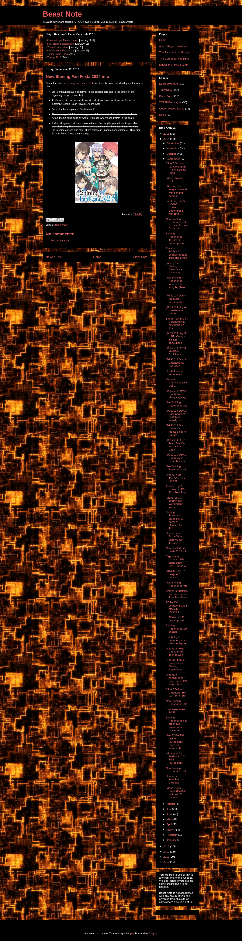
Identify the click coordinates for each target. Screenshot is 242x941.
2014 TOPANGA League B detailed (175, 574)
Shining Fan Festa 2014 (80, 83)
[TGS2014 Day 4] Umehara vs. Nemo (176, 310)
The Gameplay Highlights (174, 58)
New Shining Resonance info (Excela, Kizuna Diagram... (176, 223)
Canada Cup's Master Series (62, 40)
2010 (166, 861)
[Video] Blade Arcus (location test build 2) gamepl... (176, 792)
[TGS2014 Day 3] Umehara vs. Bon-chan (176, 362)
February (172, 834)
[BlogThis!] (51, 220)
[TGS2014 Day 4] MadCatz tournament (176, 298)
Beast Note (62, 14)
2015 (166, 133)
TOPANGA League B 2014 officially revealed (176, 607)
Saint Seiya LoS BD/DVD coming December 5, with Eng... (175, 207)
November (173, 148)
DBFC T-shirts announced (174, 372)
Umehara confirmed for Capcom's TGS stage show (176, 679)
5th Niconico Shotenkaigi (60, 43)
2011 (166, 856)
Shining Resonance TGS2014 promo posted (175, 238)
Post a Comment (59, 240)
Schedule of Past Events (173, 64)
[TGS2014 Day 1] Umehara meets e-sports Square (176, 430)
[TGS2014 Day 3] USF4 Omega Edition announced (176, 338)
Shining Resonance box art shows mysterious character (176, 724)
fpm (132, 933)
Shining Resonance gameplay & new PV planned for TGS (174, 520)
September (174, 158)
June (170, 814)
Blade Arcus (61, 224)
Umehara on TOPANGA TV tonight (175, 478)
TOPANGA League (170, 102)
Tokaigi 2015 (54, 57)
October (172, 153)
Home (97, 257)
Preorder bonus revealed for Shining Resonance (175, 664)
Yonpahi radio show (57, 47)
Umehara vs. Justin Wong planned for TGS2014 (174, 538)
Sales (162, 114)
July (169, 808)
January (172, 839)
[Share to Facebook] (58, 220)
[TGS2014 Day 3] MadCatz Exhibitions (176, 351)
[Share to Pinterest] (62, 220)
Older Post (140, 257)
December (173, 143)
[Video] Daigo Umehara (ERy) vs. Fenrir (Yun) (176, 692)
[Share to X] (55, 220)
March (171, 829)
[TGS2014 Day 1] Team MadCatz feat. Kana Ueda (176, 444)
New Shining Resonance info (176, 404)
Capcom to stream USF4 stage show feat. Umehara (176, 561)
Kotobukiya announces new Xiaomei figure (177, 640)
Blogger (153, 933)
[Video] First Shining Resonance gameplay (174, 267)
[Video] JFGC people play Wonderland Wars (174, 502)
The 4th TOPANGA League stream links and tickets (177, 253)
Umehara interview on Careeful (174, 779)
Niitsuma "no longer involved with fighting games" (176, 191)
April (170, 824)
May (169, 819)
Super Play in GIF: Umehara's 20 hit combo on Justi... (177, 323)
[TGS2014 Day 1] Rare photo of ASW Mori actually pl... (176, 415)
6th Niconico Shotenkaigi (60, 50)
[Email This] (47, 220)
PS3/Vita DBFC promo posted (175, 619)
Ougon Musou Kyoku (171, 108)
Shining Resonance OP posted (176, 628)
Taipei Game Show (57, 54)
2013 (166, 846)
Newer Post (53, 257)
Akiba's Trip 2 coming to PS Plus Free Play (176, 489)
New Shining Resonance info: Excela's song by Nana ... (175, 284)
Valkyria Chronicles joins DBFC (177, 382)
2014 (166, 138)
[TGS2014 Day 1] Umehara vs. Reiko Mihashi (176, 458)
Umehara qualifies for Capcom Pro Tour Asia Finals (177, 594)
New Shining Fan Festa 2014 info (176, 549)
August (171, 803)
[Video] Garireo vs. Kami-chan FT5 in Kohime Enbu (176, 168)
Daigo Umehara (168, 83)
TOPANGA (165, 90)
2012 (166, 851)
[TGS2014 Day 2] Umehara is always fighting (176, 394)
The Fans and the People (174, 52)
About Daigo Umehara (172, 46)
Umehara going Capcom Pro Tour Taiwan (175, 651)
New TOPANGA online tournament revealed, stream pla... (175, 741)
